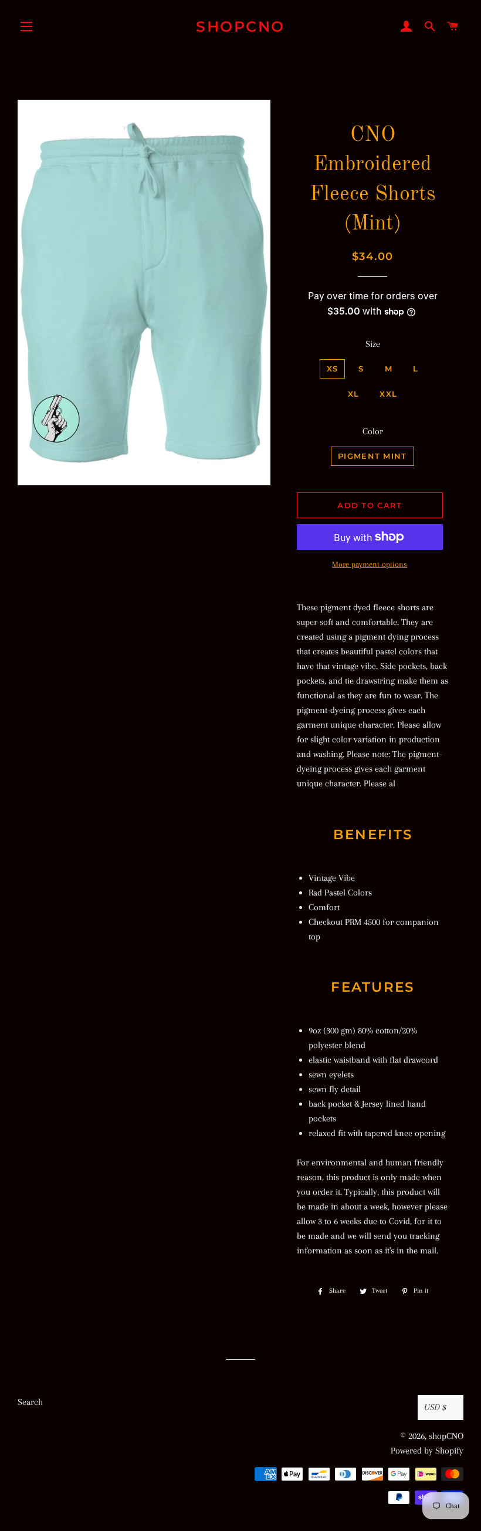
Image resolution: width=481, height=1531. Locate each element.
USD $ (435, 1407)
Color (373, 431)
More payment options (369, 564)
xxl (388, 393)
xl (354, 393)
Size (372, 344)
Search (30, 1402)
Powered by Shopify (427, 1450)
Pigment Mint (372, 456)
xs (332, 368)
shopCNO (240, 26)
